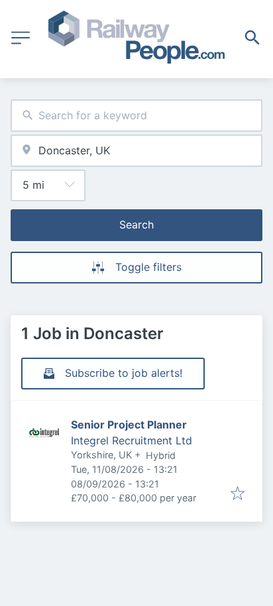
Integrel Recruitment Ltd (131, 440)
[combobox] (136, 115)
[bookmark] (237, 494)
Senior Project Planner (129, 424)
